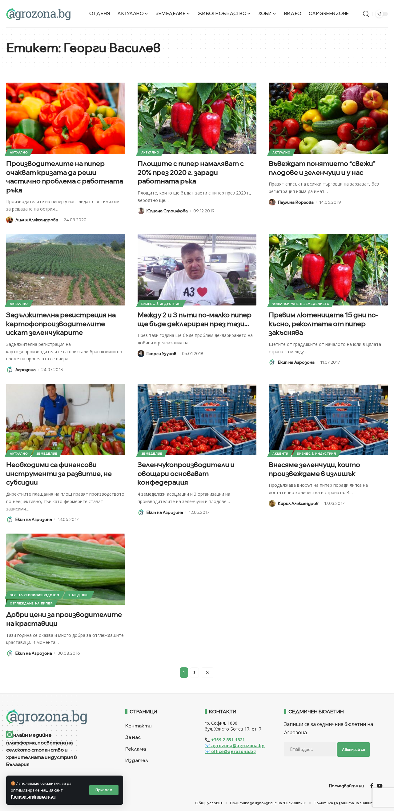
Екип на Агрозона (296, 362)
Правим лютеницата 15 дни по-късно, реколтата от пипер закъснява (323, 323)
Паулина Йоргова (296, 202)
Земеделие (47, 453)
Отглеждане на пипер (31, 603)
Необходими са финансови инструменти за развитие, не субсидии (59, 473)
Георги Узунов (161, 353)
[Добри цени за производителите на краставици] (65, 569)
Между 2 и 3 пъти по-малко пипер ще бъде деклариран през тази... (194, 319)
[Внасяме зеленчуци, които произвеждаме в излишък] (328, 419)
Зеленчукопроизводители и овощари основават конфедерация (186, 473)
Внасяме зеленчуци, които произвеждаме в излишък (314, 469)
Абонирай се (353, 749)
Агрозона (25, 369)
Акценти (280, 453)
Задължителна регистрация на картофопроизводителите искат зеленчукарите (61, 323)
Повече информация (33, 796)
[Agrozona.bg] (38, 14)
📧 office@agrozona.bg (230, 751)
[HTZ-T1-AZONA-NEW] (58, 716)
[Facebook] (372, 786)
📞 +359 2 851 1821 (225, 740)
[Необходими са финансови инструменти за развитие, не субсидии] (65, 419)
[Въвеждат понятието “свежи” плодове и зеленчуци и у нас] (328, 118)
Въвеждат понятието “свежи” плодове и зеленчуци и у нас (322, 168)
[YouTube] (380, 786)
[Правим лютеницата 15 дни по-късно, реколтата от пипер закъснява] (328, 269)
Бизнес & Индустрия (161, 303)
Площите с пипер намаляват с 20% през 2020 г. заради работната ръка (191, 172)
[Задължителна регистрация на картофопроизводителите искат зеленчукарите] (65, 269)
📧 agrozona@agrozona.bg (235, 745)
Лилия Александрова (36, 219)
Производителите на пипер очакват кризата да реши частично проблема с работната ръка (64, 176)
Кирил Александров (298, 503)
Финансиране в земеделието (301, 303)
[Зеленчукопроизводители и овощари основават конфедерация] (197, 419)
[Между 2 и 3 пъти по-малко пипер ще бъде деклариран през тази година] (197, 269)
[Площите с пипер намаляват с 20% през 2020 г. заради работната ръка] (197, 118)
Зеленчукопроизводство (34, 595)
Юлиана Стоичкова (167, 210)
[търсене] (366, 14)
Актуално (19, 152)
